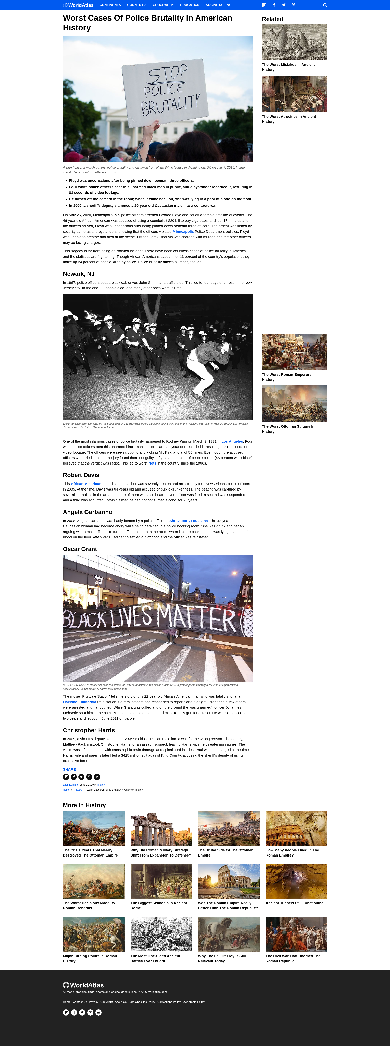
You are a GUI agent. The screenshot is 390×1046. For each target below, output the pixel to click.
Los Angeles (232, 441)
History (101, 784)
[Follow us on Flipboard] (66, 1012)
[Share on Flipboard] (66, 777)
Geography (163, 5)
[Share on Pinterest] (89, 777)
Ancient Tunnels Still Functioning (295, 903)
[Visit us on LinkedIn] (98, 1012)
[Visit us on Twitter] (82, 1012)
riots (152, 463)
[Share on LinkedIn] (97, 777)
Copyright (106, 1001)
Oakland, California (79, 702)
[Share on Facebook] (74, 777)
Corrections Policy (169, 1001)
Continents (110, 5)
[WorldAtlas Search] (325, 5)
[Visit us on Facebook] (74, 1012)
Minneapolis (184, 232)
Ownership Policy (194, 1001)
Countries (137, 5)
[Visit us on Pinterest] (90, 1012)
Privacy (93, 1001)
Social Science (220, 5)
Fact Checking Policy (142, 1001)
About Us (121, 1001)
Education (190, 5)
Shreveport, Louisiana (188, 521)
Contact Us (80, 1001)
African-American (86, 484)
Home (67, 1001)
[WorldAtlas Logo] (79, 5)
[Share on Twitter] (81, 777)
